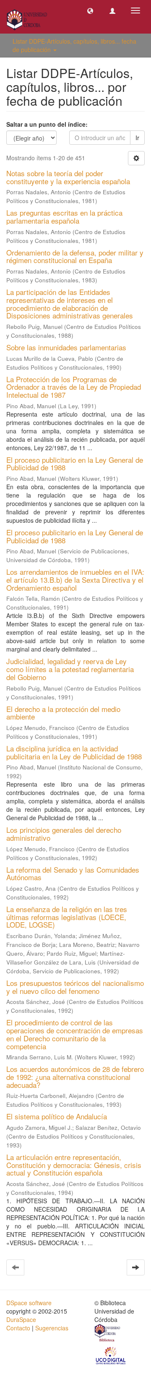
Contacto (18, 1328)
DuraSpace (21, 1319)
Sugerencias (51, 1328)
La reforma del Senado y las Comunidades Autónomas (72, 873)
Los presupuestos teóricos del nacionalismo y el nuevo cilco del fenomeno (75, 987)
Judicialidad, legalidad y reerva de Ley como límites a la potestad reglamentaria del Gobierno (70, 669)
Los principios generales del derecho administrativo (63, 833)
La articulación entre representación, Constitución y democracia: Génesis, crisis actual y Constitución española (73, 1165)
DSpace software (29, 1302)
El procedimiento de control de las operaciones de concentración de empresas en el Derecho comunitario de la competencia (74, 1034)
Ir (137, 137)
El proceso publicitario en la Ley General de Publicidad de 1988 (74, 463)
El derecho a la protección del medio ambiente (63, 713)
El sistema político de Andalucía (56, 1116)
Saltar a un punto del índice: (47, 124)
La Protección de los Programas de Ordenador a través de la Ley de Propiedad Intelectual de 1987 (73, 387)
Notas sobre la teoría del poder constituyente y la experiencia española (68, 177)
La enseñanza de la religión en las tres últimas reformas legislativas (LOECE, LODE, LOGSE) (66, 917)
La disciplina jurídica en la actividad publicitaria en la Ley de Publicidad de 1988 (74, 752)
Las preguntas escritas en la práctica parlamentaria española (64, 216)
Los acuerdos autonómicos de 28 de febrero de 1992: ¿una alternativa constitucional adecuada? (75, 1077)
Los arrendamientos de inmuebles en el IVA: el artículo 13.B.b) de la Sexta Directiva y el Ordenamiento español (75, 579)
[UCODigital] (111, 1355)
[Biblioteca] (107, 1334)
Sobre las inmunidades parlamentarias (66, 347)
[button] (90, 10)
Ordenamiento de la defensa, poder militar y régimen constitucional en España (74, 256)
